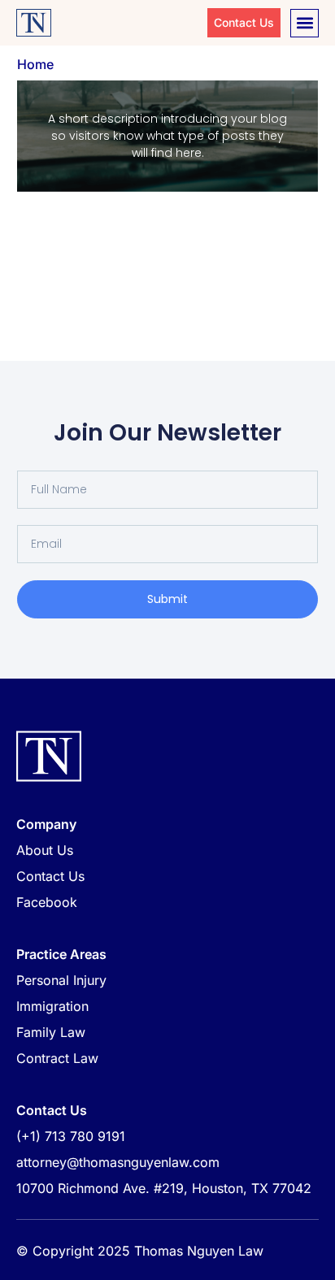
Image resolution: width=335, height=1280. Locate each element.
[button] (304, 23)
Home (35, 64)
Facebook (46, 902)
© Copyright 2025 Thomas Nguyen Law (139, 1251)
